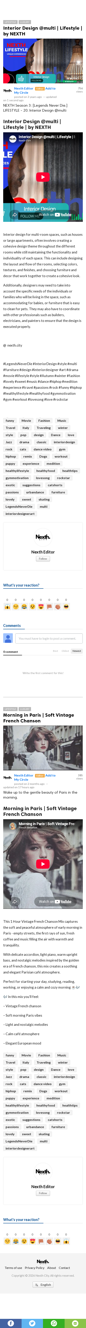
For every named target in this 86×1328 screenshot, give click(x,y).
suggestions (31, 485)
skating (44, 499)
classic (41, 442)
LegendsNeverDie (19, 506)
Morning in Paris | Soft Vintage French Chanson (38, 718)
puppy (10, 463)
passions (12, 492)
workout (61, 456)
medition (53, 463)
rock (9, 449)
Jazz (9, 442)
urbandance (35, 492)
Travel (10, 428)
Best (55, 650)
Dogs (43, 456)
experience (31, 463)
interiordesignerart (20, 513)
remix (27, 456)
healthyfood (45, 471)
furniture (58, 492)
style (9, 435)
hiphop (11, 456)
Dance (55, 435)
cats (23, 449)
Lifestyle (10, 21)
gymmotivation (17, 478)
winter (63, 428)
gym (62, 449)
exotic (10, 485)
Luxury (24, 21)
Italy (26, 428)
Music (61, 420)
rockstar (63, 478)
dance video (43, 449)
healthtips (70, 471)
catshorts (55, 485)
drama (24, 442)
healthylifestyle (17, 471)
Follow (43, 558)
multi (43, 506)
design (39, 435)
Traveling (44, 428)
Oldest (65, 650)
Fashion (44, 420)
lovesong (43, 478)
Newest (77, 650)
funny (10, 420)
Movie (26, 420)
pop (23, 435)
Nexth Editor (23, 88)
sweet (26, 499)
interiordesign (64, 442)
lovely (10, 499)
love (71, 435)
